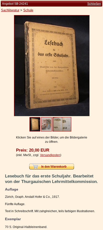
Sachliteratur (10, 10)
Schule (28, 10)
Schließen (94, 4)
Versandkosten (50, 155)
